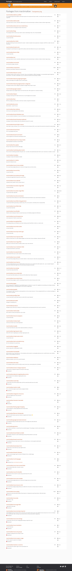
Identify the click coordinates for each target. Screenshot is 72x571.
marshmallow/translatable (12, 351)
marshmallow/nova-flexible (13, 211)
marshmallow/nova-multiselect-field (15, 247)
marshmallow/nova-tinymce (13, 262)
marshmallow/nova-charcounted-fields (15, 465)
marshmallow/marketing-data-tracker (15, 150)
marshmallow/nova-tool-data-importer (15, 511)
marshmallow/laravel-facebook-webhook (16, 119)
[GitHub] (65, 566)
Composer (22, 6)
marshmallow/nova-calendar (13, 180)
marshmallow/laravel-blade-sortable (15, 433)
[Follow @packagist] (63, 566)
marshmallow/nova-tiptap (12, 268)
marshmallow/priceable (12, 300)
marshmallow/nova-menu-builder (14, 478)
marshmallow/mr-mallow (12, 160)
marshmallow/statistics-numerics (14, 545)
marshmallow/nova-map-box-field (14, 236)
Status (38, 566)
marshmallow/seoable (11, 326)
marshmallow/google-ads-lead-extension (16, 420)
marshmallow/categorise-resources (15, 394)
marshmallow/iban (10, 99)
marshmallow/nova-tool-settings (14, 518)
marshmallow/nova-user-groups (14, 531)
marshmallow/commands (12, 62)
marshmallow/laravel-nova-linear (14, 439)
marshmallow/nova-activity (13, 170)
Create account (57, 1)
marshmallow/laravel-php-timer (14, 446)
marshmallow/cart (10, 57)
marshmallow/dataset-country (13, 72)
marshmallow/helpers (11, 94)
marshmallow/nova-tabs (12, 498)
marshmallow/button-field (12, 52)
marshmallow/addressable (12, 20)
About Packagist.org (9, 566)
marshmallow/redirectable (12, 310)
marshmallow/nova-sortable (13, 257)
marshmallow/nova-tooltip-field (14, 273)
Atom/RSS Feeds (9, 567)
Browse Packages (19, 567)
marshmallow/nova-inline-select (14, 226)
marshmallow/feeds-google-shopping (15, 407)
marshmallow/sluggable (12, 346)
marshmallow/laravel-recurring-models (15, 140)
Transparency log (37, 11)
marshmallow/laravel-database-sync (15, 114)
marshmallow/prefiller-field (13, 295)
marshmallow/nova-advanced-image (15, 175)
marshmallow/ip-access (12, 104)
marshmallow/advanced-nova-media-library (17, 26)
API (27, 566)
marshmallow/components (13, 67)
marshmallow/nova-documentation (15, 196)
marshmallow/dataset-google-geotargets (16, 78)
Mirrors (28, 567)
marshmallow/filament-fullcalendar (15, 413)
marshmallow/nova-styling (12, 491)
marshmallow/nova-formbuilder (14, 472)
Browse (45, 1)
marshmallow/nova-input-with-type (15, 231)
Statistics (17, 566)
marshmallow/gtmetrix (12, 426)
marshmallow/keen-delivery (13, 109)
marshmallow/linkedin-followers (14, 452)
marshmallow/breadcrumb (12, 47)
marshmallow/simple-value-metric (14, 336)
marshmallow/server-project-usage (14, 538)
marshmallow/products (12, 305)
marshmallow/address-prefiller (13, 15)
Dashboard (39, 567)
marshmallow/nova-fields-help (13, 206)
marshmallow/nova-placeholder (14, 252)
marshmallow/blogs (11, 31)
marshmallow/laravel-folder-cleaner (15, 124)
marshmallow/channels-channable (14, 400)
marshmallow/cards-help (12, 380)
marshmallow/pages (11, 283)
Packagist (9, 1)
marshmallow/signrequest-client (14, 331)
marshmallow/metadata (12, 155)
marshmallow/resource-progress (14, 316)
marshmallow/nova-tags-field (13, 504)
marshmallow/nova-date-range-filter (15, 191)
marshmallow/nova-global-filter (14, 221)
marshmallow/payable (11, 289)
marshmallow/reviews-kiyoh (13, 321)
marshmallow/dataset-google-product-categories (18, 83)
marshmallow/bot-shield (12, 41)
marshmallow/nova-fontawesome (14, 216)
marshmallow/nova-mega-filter (13, 242)
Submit (50, 1)
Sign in (63, 1)
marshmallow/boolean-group (13, 36)
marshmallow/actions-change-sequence (16, 367)
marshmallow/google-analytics (13, 89)
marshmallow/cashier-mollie (13, 387)
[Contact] (60, 566)
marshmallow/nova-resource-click (14, 485)
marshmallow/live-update (12, 145)
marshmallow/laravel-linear (13, 129)
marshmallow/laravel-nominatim (14, 134)
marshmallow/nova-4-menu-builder (15, 165)
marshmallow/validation (12, 357)
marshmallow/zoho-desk (12, 362)
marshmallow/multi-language (13, 459)
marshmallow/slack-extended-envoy (15, 341)
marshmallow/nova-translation (13, 525)
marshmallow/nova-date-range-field (15, 185)
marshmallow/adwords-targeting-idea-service (17, 374)
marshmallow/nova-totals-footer (14, 278)
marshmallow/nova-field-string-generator (16, 201)
